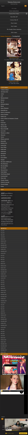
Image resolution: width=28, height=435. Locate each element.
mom (6, 216)
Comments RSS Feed (16, 10)
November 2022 (4, 271)
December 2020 (4, 319)
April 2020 (3, 335)
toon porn (3, 223)
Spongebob (3, 153)
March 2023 (3, 263)
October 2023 (3, 249)
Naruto (2, 137)
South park (3, 149)
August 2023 (3, 253)
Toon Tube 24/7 (14, 17)
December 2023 (4, 245)
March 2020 (3, 337)
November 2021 (4, 296)
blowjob (3, 195)
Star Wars (3, 155)
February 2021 (3, 314)
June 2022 (3, 282)
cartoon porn (6, 197)
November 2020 (4, 321)
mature (9, 213)
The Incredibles (4, 165)
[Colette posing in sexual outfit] (14, 47)
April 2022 (3, 286)
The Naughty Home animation (14, 29)
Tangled (2, 159)
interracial (4, 210)
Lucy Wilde (3, 213)
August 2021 (3, 302)
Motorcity (3, 135)
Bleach (2, 106)
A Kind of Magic (5, 89)
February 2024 (3, 240)
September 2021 (4, 300)
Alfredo (7, 59)
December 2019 (4, 343)
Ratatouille (3, 141)
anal (2, 193)
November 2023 (4, 247)
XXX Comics (14, 32)
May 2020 (3, 333)
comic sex (5, 202)
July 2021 (2, 304)
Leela (4, 212)
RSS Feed (10, 10)
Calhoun (10, 195)
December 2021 (4, 294)
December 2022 (4, 269)
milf (3, 215)
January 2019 (3, 352)
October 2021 (3, 298)
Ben (12, 193)
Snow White (3, 147)
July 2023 (2, 255)
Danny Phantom (4, 108)
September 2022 (4, 275)
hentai (12, 208)
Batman (2, 100)
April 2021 (3, 310)
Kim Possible (4, 126)
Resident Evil (4, 143)
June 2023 (3, 257)
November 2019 (4, 345)
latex (19, 59)
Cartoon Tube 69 (14, 20)
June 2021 (3, 306)
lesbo (10, 212)
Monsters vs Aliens (5, 132)
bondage (13, 59)
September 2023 (4, 251)
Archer (2, 93)
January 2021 (3, 317)
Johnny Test (3, 124)
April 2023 (3, 261)
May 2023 (3, 259)
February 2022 (3, 290)
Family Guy (3, 116)
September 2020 (4, 325)
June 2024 (3, 232)
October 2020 (3, 323)
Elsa (11, 202)
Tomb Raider (4, 172)
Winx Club (3, 178)
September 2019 (4, 349)
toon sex (8, 223)
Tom (11, 221)
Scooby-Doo (3, 145)
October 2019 (3, 347)
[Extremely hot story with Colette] (14, 71)
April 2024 (3, 236)
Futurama (3, 122)
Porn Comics (14, 23)
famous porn (4, 204)
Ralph (6, 218)
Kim (11, 210)
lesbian (7, 212)
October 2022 (3, 273)
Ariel (2, 95)
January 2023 (3, 267)
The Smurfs (3, 167)
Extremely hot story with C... (14, 81)
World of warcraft (5, 182)
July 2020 (2, 329)
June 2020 (3, 331)
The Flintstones (4, 163)
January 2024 (3, 242)
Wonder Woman (4, 180)
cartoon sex (5, 200)
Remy (15, 83)
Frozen (2, 120)
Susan (8, 221)
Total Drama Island (5, 174)
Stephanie (3, 221)
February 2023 (3, 265)
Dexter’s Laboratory (5, 112)
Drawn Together (4, 114)
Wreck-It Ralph (4, 184)
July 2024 (2, 230)
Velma (12, 223)
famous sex (11, 204)
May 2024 (3, 234)
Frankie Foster (7, 206)
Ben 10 (2, 102)
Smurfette (9, 218)
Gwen (9, 208)
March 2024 (3, 238)
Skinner (22, 59)
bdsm (11, 59)
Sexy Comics (14, 26)
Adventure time (4, 91)
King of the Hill (4, 128)
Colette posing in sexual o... (14, 57)
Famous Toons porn (14, 2)
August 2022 (3, 277)
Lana (2, 212)
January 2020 (3, 341)
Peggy (9, 216)
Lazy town (3, 130)
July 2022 (2, 280)
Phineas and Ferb (5, 139)
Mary (6, 213)
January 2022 (3, 292)
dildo (8, 202)
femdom (2, 206)
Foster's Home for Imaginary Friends (9, 118)
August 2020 (3, 327)
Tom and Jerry (4, 169)
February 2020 (3, 339)
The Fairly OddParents (6, 161)
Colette (17, 59)
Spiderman (3, 151)
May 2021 (3, 308)
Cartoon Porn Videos (14, 13)
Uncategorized (4, 176)
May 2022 (3, 284)
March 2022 (3, 288)
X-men (2, 186)
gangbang (4, 208)
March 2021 (3, 312)
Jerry (8, 209)
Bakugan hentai (4, 97)
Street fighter (4, 157)
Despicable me (4, 110)
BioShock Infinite (5, 104)
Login (15, 8)
